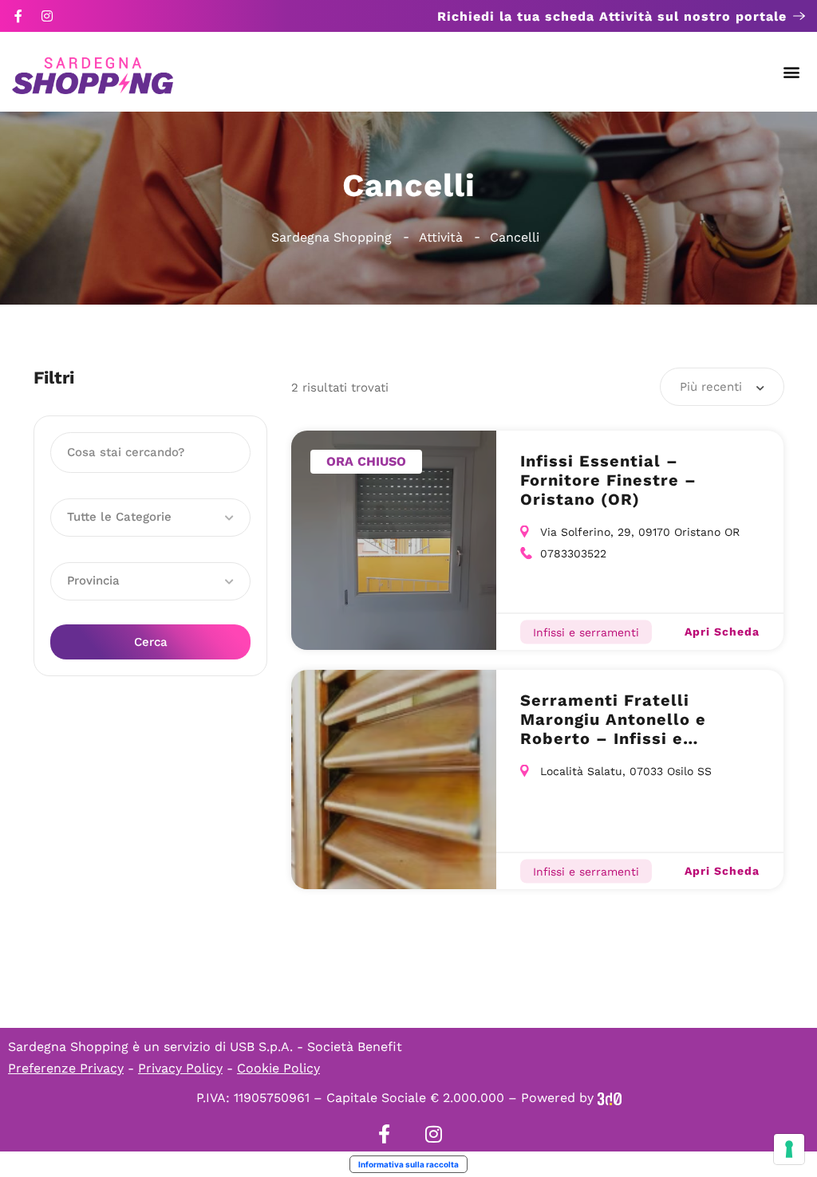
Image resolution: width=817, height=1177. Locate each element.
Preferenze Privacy (66, 1068)
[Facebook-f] (18, 16)
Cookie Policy (278, 1068)
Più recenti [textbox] (711, 387)
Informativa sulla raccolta (408, 1164)
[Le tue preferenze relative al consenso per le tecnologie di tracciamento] (789, 1149)
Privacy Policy (180, 1068)
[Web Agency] (610, 1097)
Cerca (151, 642)
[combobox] (722, 387)
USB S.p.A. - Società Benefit (316, 1046)
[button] (792, 72)
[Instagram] (47, 16)
